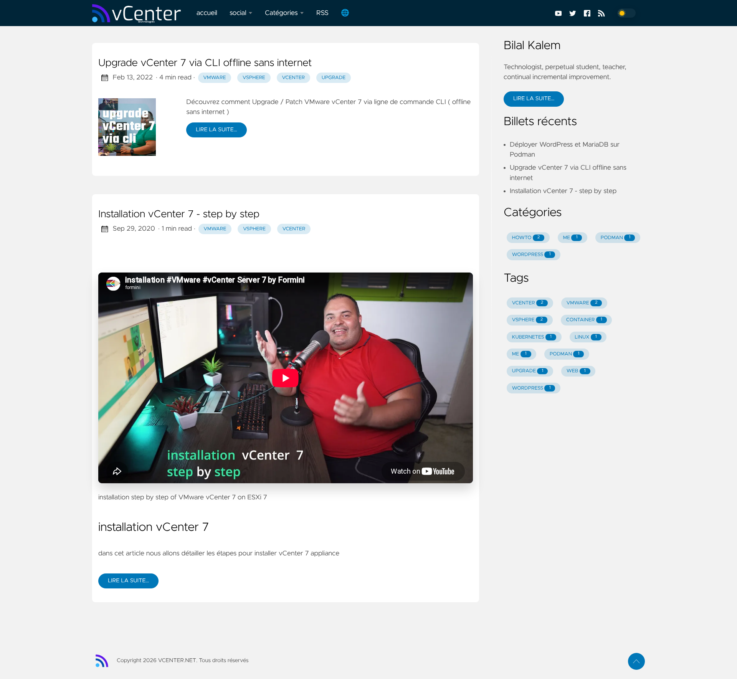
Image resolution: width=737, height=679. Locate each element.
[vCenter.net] (141, 13)
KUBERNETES (532, 337)
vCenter (293, 77)
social (238, 13)
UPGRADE (528, 370)
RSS (322, 13)
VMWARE (582, 303)
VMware (214, 77)
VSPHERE (527, 319)
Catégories (281, 13)
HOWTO (526, 237)
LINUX (586, 337)
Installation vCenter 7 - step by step (178, 215)
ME (570, 237)
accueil (207, 13)
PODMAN (615, 237)
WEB (576, 370)
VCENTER (528, 303)
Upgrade (333, 77)
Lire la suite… (216, 129)
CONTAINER (584, 319)
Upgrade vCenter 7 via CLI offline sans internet (205, 63)
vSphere (254, 77)
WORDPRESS (531, 254)
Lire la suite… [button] (533, 98)
